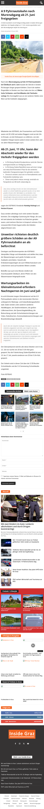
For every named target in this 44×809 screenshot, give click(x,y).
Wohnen (24, 798)
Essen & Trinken (35, 796)
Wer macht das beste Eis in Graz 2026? (33, 700)
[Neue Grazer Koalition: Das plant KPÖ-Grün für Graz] (6, 572)
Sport (20, 803)
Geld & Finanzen (15, 798)
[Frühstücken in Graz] (11, 691)
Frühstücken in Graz (7, 699)
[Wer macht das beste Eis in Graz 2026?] (33, 691)
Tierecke (14, 803)
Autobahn (10, 379)
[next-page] (23, 431)
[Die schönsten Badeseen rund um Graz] (11, 620)
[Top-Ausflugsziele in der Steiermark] (11, 600)
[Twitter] (24, 744)
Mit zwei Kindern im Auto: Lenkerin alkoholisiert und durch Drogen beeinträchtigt (17, 526)
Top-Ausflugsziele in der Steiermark (8, 609)
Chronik (7, 796)
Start (2, 7)
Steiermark (14, 796)
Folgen (39, 717)
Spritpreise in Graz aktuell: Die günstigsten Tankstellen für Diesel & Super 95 (10, 655)
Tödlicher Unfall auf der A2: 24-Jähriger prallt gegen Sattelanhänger (7, 407)
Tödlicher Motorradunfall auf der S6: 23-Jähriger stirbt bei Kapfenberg (27, 551)
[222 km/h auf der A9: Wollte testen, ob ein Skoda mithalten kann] (7, 417)
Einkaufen (6, 798)
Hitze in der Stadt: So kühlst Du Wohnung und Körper (11, 675)
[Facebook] (3, 37)
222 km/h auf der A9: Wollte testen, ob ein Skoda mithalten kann (7, 424)
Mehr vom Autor (31, 391)
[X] (8, 37)
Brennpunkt (23, 801)
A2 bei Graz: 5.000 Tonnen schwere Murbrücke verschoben (36, 424)
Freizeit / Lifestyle (10, 591)
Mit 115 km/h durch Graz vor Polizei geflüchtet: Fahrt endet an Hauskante (26, 541)
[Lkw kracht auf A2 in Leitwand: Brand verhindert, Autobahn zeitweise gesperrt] (22, 400)
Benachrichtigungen (35, 803)
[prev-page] (21, 431)
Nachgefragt (7, 803)
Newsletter (11, 806)
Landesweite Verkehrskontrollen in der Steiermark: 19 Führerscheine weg (26, 561)
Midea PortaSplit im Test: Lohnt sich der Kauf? (33, 628)
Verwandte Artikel (13, 391)
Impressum (19, 806)
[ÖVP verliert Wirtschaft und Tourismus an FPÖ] (6, 582)
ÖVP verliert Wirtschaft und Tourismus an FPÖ (15, 787)
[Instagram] (20, 744)
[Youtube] (28, 744)
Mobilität (7, 7)
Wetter (26, 803)
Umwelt (8, 801)
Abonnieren (38, 721)
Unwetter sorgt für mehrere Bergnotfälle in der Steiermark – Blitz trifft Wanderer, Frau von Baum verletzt (21, 425)
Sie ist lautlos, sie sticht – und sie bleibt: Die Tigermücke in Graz (32, 655)
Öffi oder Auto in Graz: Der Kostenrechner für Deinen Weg (32, 675)
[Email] (27, 37)
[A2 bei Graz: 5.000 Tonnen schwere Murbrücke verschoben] (36, 417)
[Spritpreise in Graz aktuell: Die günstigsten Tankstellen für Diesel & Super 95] (11, 645)
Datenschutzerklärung (30, 806)
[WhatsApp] (17, 37)
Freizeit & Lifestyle (24, 796)
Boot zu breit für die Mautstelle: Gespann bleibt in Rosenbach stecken (35, 407)
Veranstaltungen (33, 801)
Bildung (38, 798)
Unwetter (17, 379)
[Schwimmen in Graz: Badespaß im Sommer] (33, 600)
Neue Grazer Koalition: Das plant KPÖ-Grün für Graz (16, 783)
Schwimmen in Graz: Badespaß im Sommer (33, 609)
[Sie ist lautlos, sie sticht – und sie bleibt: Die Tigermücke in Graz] (33, 645)
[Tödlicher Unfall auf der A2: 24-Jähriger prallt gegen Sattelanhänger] (7, 400)
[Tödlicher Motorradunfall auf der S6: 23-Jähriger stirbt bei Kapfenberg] (6, 553)
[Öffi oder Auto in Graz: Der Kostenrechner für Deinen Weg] (33, 666)
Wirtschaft (15, 801)
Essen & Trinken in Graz (12, 682)
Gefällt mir (38, 713)
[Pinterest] (12, 37)
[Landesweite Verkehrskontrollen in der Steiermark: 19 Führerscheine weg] (6, 562)
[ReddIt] (22, 37)
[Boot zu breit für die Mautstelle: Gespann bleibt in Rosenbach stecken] (36, 400)
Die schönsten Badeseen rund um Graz (10, 628)
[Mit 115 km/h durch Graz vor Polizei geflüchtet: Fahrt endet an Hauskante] (6, 543)
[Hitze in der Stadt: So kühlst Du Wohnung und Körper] (11, 666)
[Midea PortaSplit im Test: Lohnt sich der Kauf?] (33, 620)
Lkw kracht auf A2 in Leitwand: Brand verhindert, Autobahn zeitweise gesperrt (21, 407)
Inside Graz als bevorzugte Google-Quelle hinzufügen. (22, 76)
